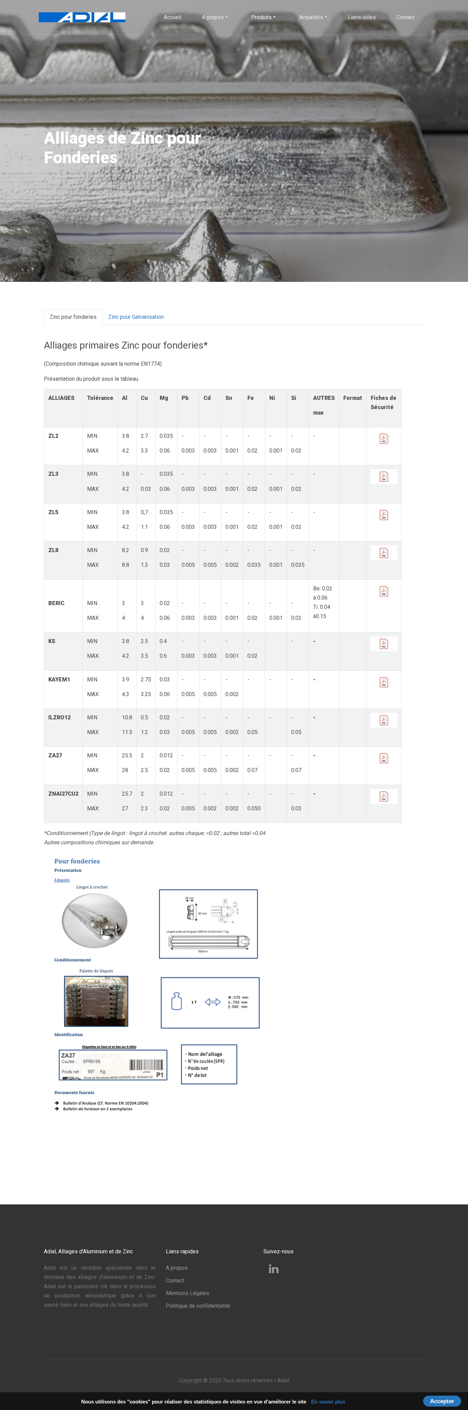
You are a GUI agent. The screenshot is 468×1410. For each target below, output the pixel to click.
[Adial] (82, 16)
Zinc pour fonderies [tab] (73, 317)
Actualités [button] (311, 17)
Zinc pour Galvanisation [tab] (136, 317)
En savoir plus (328, 1402)
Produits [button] (261, 17)
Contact (405, 17)
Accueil (172, 17)
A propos (177, 1268)
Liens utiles (362, 17)
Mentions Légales (187, 1293)
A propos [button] (213, 17)
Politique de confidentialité (198, 1306)
